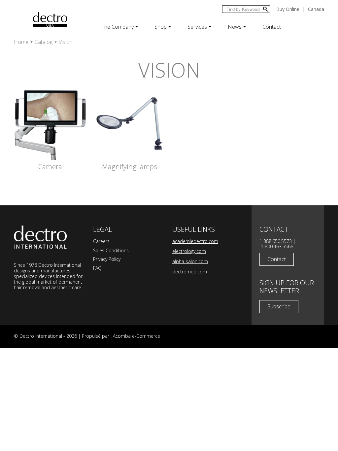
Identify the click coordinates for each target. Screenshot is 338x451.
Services (197, 26)
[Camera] (50, 123)
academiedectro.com (195, 241)
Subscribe (278, 306)
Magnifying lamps (129, 166)
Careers (101, 241)
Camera (50, 166)
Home (21, 42)
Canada (316, 9)
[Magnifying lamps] (129, 123)
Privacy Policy (106, 259)
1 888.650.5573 (275, 241)
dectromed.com (189, 271)
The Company (117, 26)
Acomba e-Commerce (136, 336)
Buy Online (287, 9)
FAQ (97, 268)
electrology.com (189, 251)
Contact (271, 26)
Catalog (43, 42)
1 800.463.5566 (277, 246)
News (235, 26)
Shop (160, 26)
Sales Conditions (111, 250)
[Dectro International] (50, 19)
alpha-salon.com (190, 261)
